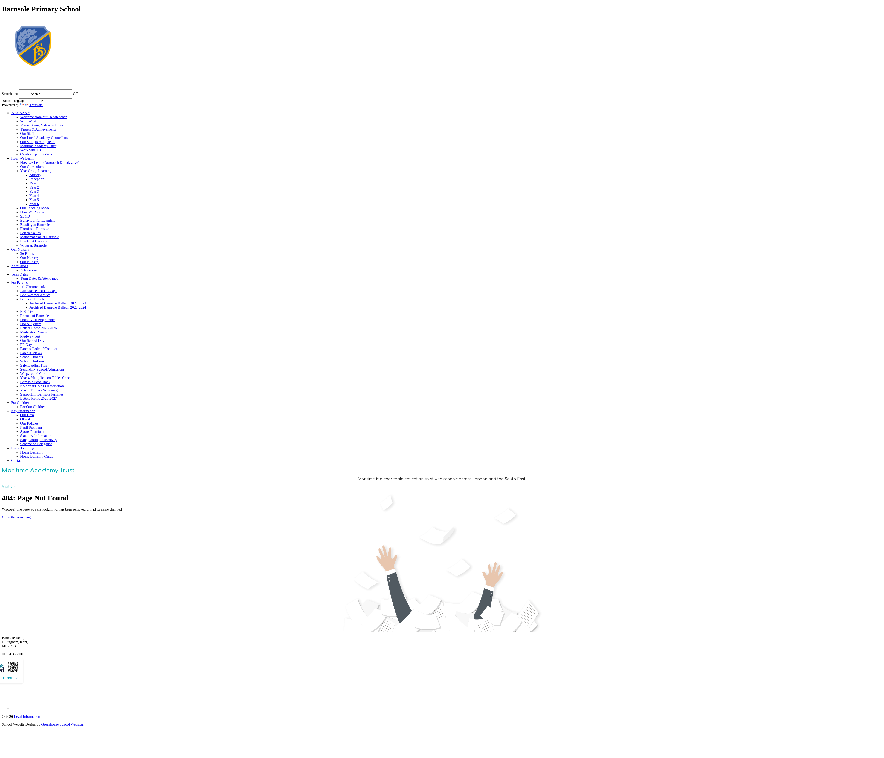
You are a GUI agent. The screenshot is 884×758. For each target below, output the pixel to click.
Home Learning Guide (36, 456)
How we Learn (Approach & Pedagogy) (49, 162)
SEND (25, 216)
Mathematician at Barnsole (39, 237)
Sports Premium (32, 432)
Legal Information (27, 716)
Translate (36, 105)
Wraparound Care (33, 374)
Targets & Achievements (38, 129)
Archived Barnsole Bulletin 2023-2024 (57, 307)
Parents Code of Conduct (38, 349)
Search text (10, 94)
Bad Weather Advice (35, 295)
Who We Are (20, 113)
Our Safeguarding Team (37, 142)
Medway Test (30, 336)
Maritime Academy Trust (38, 146)
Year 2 (34, 187)
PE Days (26, 345)
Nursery (35, 175)
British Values (30, 233)
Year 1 (34, 183)
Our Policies (29, 423)
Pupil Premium (31, 427)
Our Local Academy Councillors (44, 138)
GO (76, 94)
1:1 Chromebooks (33, 287)
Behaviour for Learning (37, 220)
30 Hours (27, 254)
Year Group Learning (35, 171)
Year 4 (34, 196)
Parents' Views (31, 353)
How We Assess (32, 212)
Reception (36, 179)
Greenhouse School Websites (62, 724)
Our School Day (32, 340)
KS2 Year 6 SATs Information (42, 386)
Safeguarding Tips (33, 365)
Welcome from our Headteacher (43, 117)
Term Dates (19, 274)
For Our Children (33, 407)
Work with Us (30, 150)
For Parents (19, 282)
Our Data (27, 415)
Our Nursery (20, 249)
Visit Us (9, 487)
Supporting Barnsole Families (41, 394)
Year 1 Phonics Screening (39, 390)
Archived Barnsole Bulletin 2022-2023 (57, 303)
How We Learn (22, 158)
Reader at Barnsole (34, 241)
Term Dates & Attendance (39, 278)
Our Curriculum (32, 167)
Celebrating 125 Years (36, 154)
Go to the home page (17, 517)
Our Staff (27, 133)
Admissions (19, 266)
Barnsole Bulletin (33, 299)
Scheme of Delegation (36, 444)
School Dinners (31, 357)
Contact (16, 460)
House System (30, 324)
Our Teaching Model (35, 208)
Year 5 (34, 200)
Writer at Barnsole (33, 245)
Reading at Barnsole (35, 225)
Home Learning (22, 448)
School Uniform (32, 361)
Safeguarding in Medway (38, 440)
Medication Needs (33, 332)
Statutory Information (35, 436)
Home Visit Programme (37, 320)
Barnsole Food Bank (35, 382)
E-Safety (26, 311)
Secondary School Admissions (42, 369)
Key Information (23, 411)
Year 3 (34, 191)
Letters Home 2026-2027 (38, 398)
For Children (20, 403)
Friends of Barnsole (34, 316)
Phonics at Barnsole (34, 229)
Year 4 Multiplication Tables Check (46, 378)
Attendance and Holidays (38, 291)
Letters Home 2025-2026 (38, 328)
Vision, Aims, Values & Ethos (42, 125)
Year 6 (34, 204)
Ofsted (25, 419)
